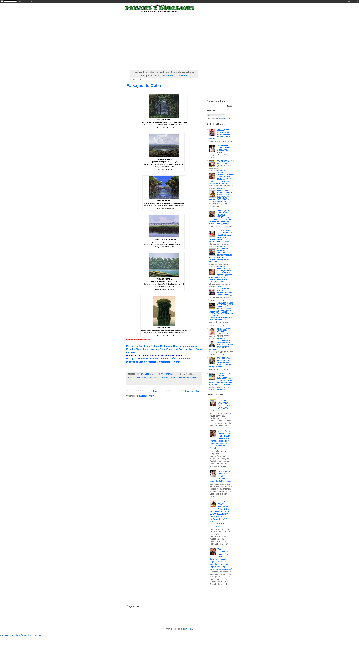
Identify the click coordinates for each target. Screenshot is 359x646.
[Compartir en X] (189, 374)
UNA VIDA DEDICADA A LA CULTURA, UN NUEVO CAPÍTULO (225, 162)
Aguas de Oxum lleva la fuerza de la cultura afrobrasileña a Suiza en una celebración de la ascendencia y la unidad (221, 236)
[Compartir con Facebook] (191, 374)
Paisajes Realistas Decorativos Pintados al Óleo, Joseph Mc (158, 358)
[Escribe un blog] (186, 374)
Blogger (188, 629)
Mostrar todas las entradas (174, 75)
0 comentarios (219, 143)
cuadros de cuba (141, 377)
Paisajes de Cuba (143, 85)
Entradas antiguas (193, 391)
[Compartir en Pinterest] (193, 374)
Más (224, 143)
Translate (226, 118)
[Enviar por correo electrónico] (184, 374)
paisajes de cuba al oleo (159, 377)
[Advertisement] (172, 24)
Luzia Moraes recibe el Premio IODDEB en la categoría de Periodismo (224, 149)
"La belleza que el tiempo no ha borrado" (225, 330)
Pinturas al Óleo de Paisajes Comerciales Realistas (153, 362)
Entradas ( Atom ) (147, 396)
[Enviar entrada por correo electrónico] (179, 374)
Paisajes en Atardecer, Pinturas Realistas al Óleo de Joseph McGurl (162, 346)
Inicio (155, 391)
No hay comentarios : (167, 374)
